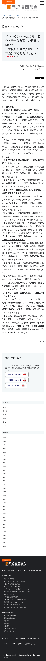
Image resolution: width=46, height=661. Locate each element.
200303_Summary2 (14, 380)
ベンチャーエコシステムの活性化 (15, 581)
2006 (4, 510)
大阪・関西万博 (9, 579)
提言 (4, 407)
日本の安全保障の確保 (11, 597)
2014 (4, 481)
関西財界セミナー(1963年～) (13, 602)
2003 (4, 521)
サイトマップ (6, 639)
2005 (4, 513)
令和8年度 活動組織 (10, 628)
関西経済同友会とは (8, 612)
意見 (4, 414)
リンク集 (5, 644)
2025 (4, 441)
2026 (4, 437)
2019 (4, 463)
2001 (4, 528)
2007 (4, 506)
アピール (6, 422)
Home (3, 15)
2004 (4, 517)
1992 (4, 546)
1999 (4, 535)
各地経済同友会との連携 (12, 605)
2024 (4, 444)
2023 (4, 448)
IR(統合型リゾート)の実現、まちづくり (17, 589)
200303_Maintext (13, 385)
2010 (4, 495)
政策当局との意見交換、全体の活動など (17, 607)
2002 (4, 524)
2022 (4, 452)
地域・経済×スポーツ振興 (12, 586)
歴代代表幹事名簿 (9, 618)
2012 (4, 488)
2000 (4, 531)
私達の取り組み (7, 575)
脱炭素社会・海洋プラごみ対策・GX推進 (17, 592)
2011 (4, 492)
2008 (4, 502)
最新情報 (11, 570)
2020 (4, 459)
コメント (6, 425)
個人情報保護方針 (19, 639)
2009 (4, 499)
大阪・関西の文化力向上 (12, 584)
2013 (4, 484)
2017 (4, 470)
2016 (4, 473)
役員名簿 (6, 626)
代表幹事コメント (35, 570)
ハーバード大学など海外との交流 (15, 599)
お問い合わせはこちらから (26, 644)
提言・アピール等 (14, 15)
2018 (4, 466)
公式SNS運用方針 (33, 639)
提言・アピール (22, 570)
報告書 (5, 411)
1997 (4, 542)
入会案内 (6, 621)
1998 (4, 539)
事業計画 (6, 623)
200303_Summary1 (14, 374)
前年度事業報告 (9, 631)
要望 (4, 418)
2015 (4, 477)
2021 (4, 455)
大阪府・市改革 (9, 594)
